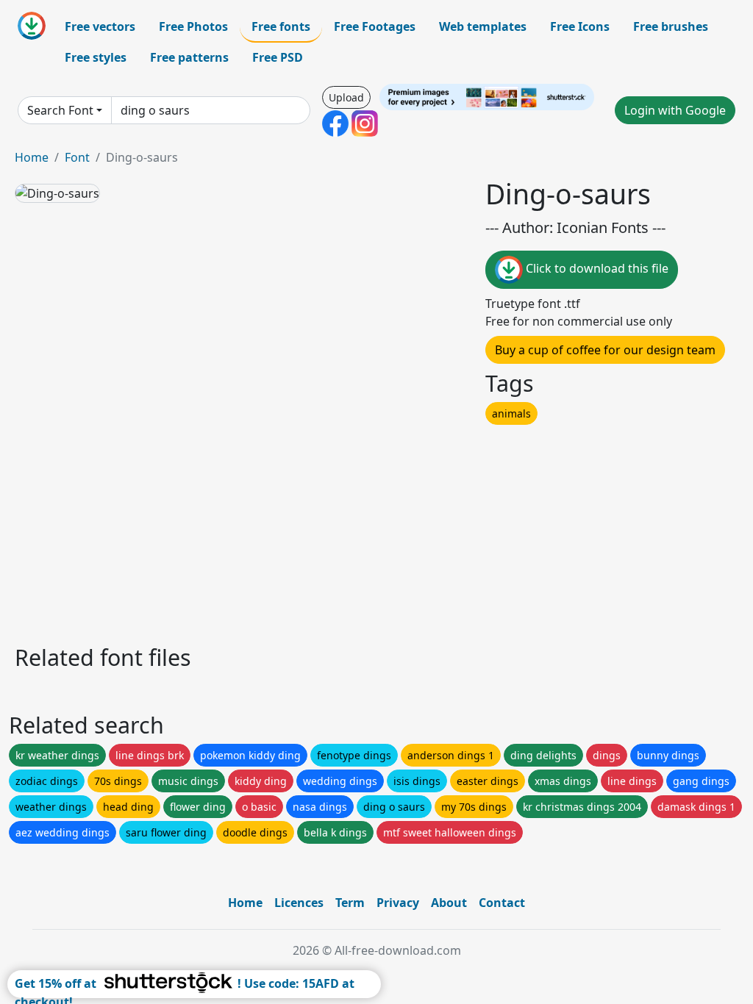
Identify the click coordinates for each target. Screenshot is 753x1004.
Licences (299, 902)
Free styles (95, 57)
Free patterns (189, 57)
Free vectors (100, 26)
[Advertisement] (376, 531)
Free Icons (580, 26)
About (449, 902)
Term (350, 902)
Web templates (483, 26)
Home (32, 157)
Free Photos (193, 26)
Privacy (397, 902)
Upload (346, 97)
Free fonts (280, 26)
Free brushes (670, 26)
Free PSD (277, 57)
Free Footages (374, 26)
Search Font (60, 110)
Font (77, 157)
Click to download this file (595, 268)
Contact (502, 902)
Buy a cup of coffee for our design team (605, 350)
